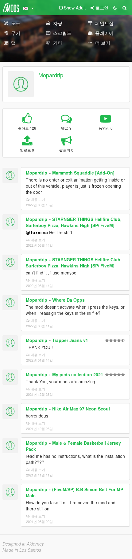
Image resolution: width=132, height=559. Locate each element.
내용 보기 (38, 199)
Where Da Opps (68, 300)
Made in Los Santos (21, 550)
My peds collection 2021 (77, 374)
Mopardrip (50, 75)
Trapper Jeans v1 (70, 340)
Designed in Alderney (23, 544)
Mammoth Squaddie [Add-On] (83, 173)
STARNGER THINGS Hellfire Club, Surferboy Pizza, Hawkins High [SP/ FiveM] (74, 222)
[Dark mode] (115, 7)
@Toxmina (37, 232)
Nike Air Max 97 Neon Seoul (81, 409)
